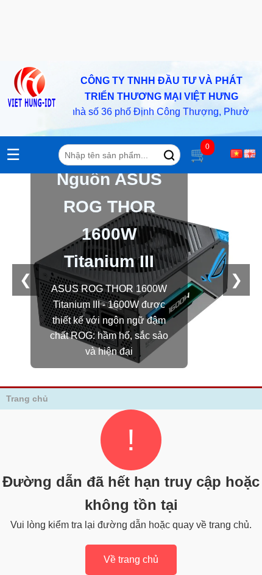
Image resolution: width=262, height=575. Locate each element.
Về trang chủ (131, 559)
